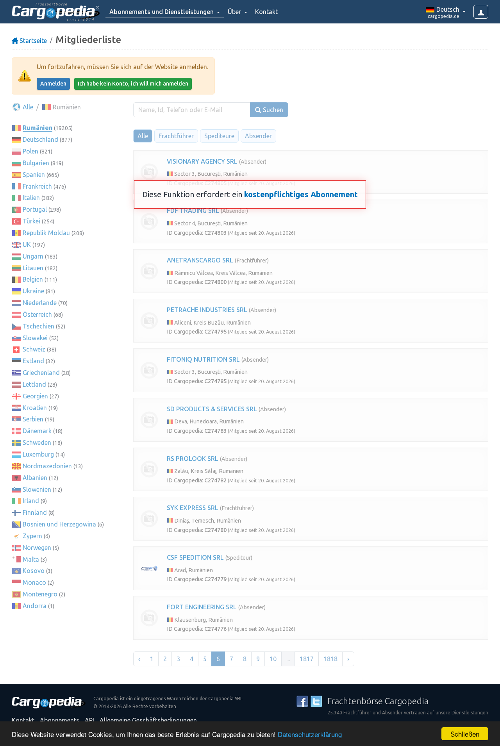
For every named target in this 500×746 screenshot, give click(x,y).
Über (235, 11)
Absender (258, 135)
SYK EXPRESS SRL (192, 507)
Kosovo (34, 570)
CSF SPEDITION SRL (195, 557)
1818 (330, 658)
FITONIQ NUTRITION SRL (203, 359)
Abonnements (59, 720)
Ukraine (33, 290)
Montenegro (40, 594)
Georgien (35, 396)
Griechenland (41, 372)
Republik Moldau (46, 232)
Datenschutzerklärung (310, 734)
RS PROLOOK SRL (192, 458)
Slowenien (37, 489)
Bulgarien (36, 162)
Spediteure (219, 135)
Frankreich (37, 186)
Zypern (32, 535)
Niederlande (40, 302)
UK (27, 244)
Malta (31, 559)
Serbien (33, 419)
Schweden (37, 442)
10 (273, 658)
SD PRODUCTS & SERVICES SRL (212, 408)
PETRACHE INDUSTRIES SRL (207, 309)
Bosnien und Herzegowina (59, 524)
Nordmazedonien (47, 465)
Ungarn (33, 256)
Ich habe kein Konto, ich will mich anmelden (133, 83)
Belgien (33, 279)
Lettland (34, 384)
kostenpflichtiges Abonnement (301, 194)
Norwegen (37, 547)
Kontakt (266, 11)
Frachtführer (176, 135)
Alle (27, 107)
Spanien (34, 174)
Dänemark (37, 430)
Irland (31, 500)
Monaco (34, 582)
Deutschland (40, 139)
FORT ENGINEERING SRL (202, 606)
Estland (33, 360)
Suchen (272, 109)
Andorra (34, 605)
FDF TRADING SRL (193, 210)
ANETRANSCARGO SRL (200, 260)
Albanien (35, 477)
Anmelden (53, 83)
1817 (307, 658)
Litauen (33, 267)
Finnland (35, 512)
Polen (30, 151)
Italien (31, 197)
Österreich (37, 314)
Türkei (31, 221)
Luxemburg (38, 454)
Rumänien (37, 127)
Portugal (35, 209)
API (89, 720)
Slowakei (35, 337)
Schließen (464, 734)
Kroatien (35, 407)
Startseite (32, 40)
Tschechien (38, 326)
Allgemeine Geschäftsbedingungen (148, 720)
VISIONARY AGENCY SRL (202, 161)
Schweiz (34, 349)
